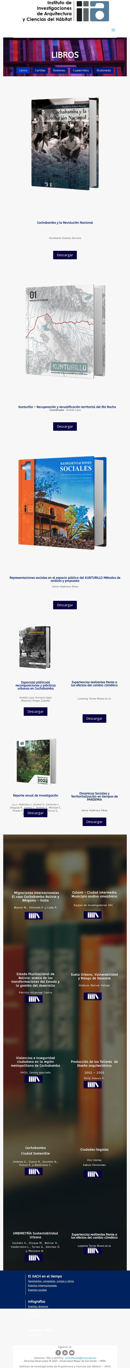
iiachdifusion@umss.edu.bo (80, 1358)
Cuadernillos (81, 70)
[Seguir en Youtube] (71, 1352)
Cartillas (40, 70)
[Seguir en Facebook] (58, 1352)
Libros (23, 70)
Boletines (59, 70)
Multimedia (104, 70)
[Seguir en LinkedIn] (65, 1352)
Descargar (65, 255)
